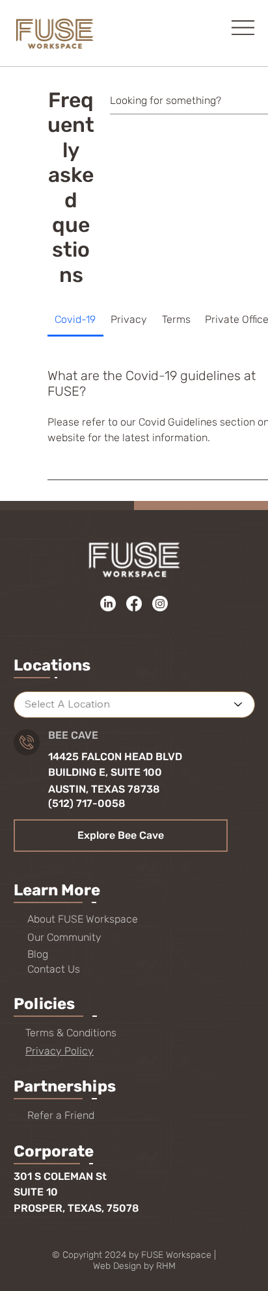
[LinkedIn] (108, 603)
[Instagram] (160, 603)
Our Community (64, 937)
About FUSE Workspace (82, 919)
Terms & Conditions (70, 1033)
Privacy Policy (59, 1051)
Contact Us (53, 969)
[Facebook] (134, 603)
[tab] (75, 320)
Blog (37, 954)
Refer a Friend (60, 1115)
